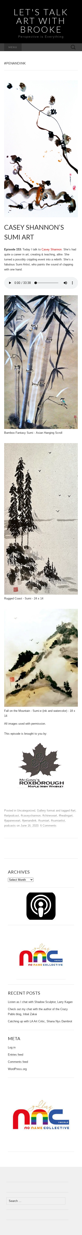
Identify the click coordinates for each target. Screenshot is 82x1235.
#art (73, 810)
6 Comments (48, 825)
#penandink (29, 820)
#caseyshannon (31, 815)
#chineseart (49, 815)
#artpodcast (11, 815)
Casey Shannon (52, 249)
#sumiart (43, 820)
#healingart (66, 815)
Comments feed (18, 1061)
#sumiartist (58, 820)
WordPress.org (17, 1069)
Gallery (41, 810)
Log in (12, 1047)
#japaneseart (12, 820)
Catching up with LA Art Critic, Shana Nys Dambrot (40, 1021)
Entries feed (15, 1054)
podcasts (10, 825)
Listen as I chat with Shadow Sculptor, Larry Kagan (40, 1002)
